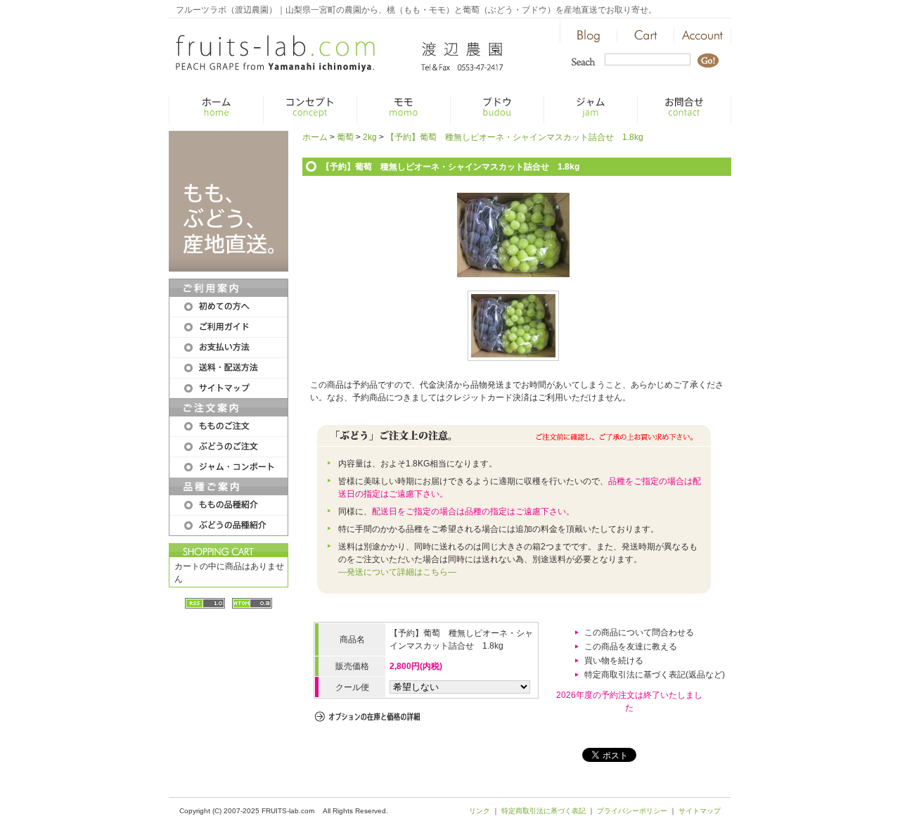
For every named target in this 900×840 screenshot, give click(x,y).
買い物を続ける (613, 661)
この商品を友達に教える (630, 646)
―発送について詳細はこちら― (397, 572)
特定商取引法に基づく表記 (543, 811)
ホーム (315, 137)
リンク (479, 811)
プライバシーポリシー (632, 811)
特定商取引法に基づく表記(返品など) (654, 675)
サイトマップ (700, 811)
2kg (370, 137)
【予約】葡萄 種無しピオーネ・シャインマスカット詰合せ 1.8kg (514, 137)
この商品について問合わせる (639, 632)
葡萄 (345, 137)
